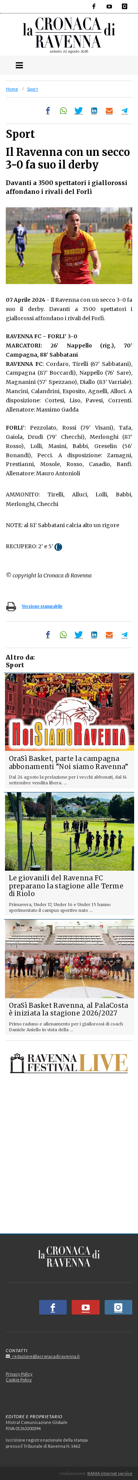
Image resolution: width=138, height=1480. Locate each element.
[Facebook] (94, 6)
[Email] (109, 110)
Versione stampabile (42, 606)
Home (12, 88)
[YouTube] (109, 6)
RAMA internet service (109, 1473)
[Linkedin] (94, 110)
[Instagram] (124, 6)
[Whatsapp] (63, 110)
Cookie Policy (19, 1379)
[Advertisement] (69, 1155)
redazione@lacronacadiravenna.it (45, 1356)
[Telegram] (124, 110)
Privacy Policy (19, 1373)
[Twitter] (78, 110)
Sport (32, 88)
